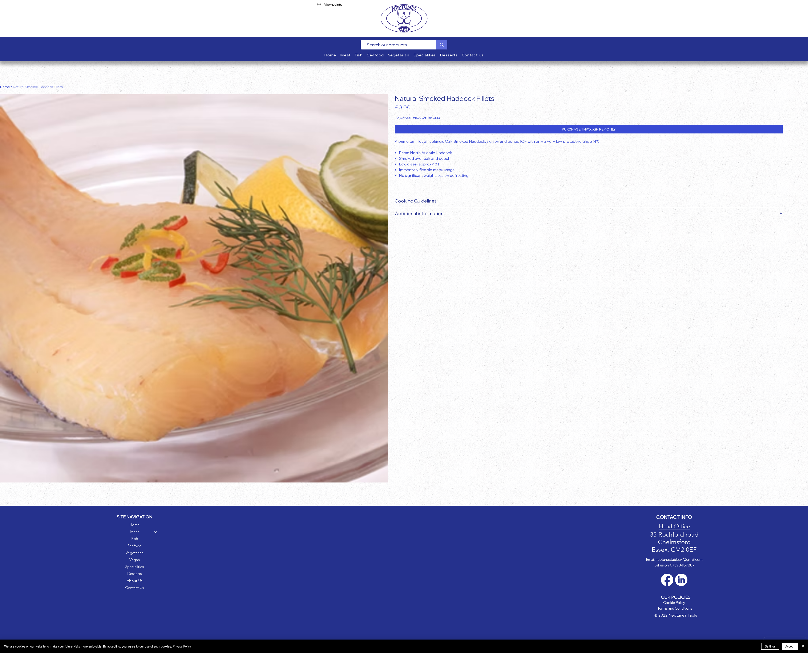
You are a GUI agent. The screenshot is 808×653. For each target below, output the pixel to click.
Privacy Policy (182, 646)
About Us (134, 580)
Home (5, 87)
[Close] (802, 646)
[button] (345, 55)
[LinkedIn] (681, 580)
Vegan (134, 559)
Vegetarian (135, 552)
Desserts (134, 573)
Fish (134, 538)
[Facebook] (667, 580)
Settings (770, 646)
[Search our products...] (441, 44)
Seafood (135, 546)
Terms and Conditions (674, 608)
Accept (789, 646)
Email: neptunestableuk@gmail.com (674, 559)
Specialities (134, 566)
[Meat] (155, 531)
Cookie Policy (674, 602)
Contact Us (134, 587)
